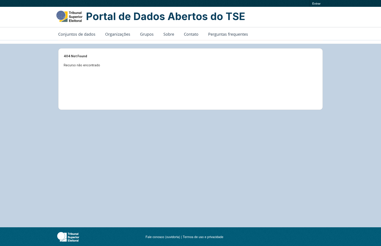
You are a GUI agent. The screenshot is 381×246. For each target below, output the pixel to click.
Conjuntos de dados (76, 34)
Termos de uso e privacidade (203, 237)
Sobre (168, 34)
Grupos (147, 34)
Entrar (316, 3)
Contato (191, 34)
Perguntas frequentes (228, 34)
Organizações (117, 34)
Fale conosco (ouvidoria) (163, 237)
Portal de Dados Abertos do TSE (165, 16)
